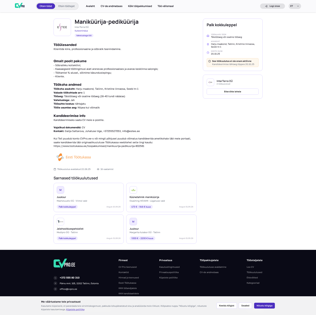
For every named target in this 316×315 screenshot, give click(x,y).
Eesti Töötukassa (127, 283)
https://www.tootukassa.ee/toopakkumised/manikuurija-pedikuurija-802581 (99, 145)
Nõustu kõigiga (264, 305)
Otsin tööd (46, 6)
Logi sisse (275, 6)
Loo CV (250, 267)
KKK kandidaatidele (129, 293)
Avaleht (90, 6)
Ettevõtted (252, 277)
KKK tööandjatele (128, 288)
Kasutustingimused (169, 267)
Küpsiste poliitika (75, 309)
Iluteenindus (81, 30)
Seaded (245, 305)
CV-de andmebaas (111, 6)
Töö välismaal (166, 6)
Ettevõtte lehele (232, 91)
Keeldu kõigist (226, 305)
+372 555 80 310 (70, 277)
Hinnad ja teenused (129, 277)
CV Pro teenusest (128, 267)
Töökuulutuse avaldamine (213, 267)
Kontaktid (124, 272)
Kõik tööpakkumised (140, 6)
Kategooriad (253, 283)
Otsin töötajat (66, 6)
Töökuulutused (254, 272)
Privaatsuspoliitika (169, 272)
